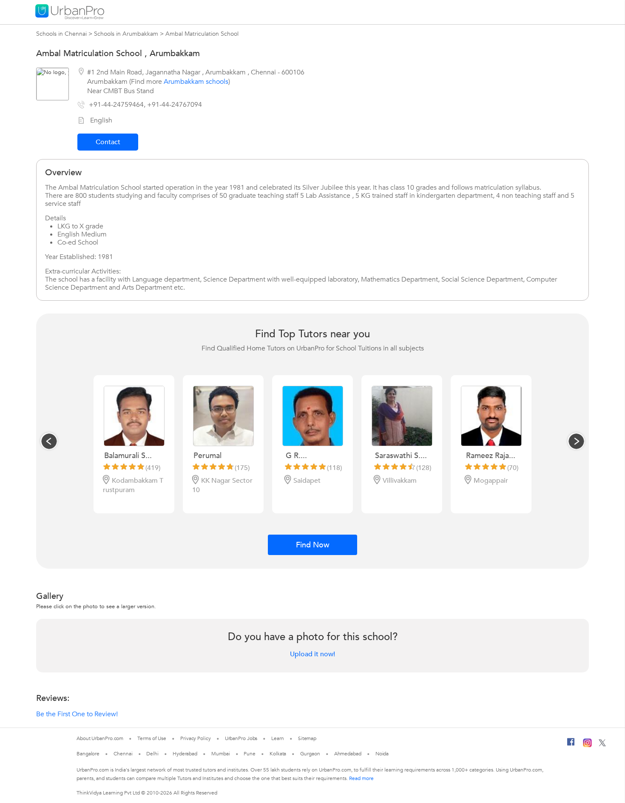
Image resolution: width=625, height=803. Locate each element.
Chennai (123, 753)
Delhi (152, 753)
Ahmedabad (347, 753)
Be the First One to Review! (77, 714)
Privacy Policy (195, 738)
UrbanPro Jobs (241, 738)
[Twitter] (602, 744)
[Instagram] (587, 745)
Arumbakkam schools (196, 81)
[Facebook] (571, 745)
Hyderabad (185, 753)
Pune (250, 753)
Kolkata (278, 753)
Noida (382, 753)
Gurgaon (310, 753)
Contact (108, 142)
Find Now (313, 545)
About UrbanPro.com (100, 738)
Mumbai (220, 753)
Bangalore (88, 753)
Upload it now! (312, 654)
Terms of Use (151, 738)
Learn (277, 738)
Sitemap (307, 738)
